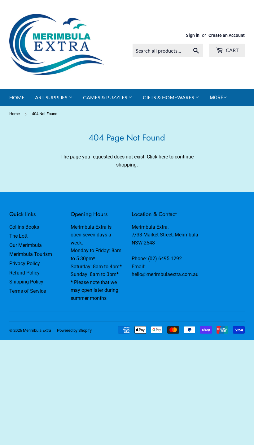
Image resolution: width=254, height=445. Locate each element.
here (163, 157)
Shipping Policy (26, 282)
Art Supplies (52, 97)
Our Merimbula (25, 245)
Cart (232, 50)
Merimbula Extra (37, 330)
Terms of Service (27, 291)
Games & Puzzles (106, 97)
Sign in (192, 35)
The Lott (18, 236)
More (216, 98)
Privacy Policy (24, 263)
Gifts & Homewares (169, 97)
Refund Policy (24, 273)
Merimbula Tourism (30, 254)
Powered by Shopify (74, 330)
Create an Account (226, 35)
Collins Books (24, 227)
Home (16, 97)
